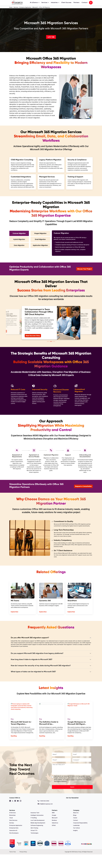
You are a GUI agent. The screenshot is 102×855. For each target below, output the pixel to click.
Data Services (13, 820)
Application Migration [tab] (40, 245)
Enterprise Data (13, 828)
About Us (75, 812)
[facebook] (15, 801)
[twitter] (12, 801)
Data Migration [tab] (19, 245)
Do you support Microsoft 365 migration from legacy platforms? (37, 653)
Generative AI (13, 830)
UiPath (54, 825)
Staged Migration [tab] (40, 233)
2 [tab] (51, 341)
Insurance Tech (35, 812)
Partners (76, 2)
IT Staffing (34, 817)
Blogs (74, 815)
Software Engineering (37, 825)
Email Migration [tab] (40, 239)
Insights (75, 830)
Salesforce (55, 823)
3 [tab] (54, 341)
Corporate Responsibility (80, 823)
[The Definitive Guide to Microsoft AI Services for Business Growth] (51, 710)
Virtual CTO (34, 830)
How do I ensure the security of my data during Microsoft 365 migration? (41, 666)
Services (44, 2)
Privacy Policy (23, 851)
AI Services (12, 812)
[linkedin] (10, 801)
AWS (53, 812)
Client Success (66, 2)
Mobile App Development (38, 823)
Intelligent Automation (37, 815)
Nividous (54, 820)
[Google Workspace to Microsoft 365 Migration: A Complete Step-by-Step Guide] (79, 710)
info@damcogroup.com (46, 804)
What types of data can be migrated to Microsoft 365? (33, 672)
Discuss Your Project (84, 269)
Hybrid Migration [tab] (19, 239)
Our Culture (76, 828)
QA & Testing (34, 828)
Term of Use (12, 851)
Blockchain (12, 815)
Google (54, 815)
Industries (54, 2)
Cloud (11, 817)
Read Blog (14, 736)
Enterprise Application (25, 7)
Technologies (34, 833)
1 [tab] (48, 341)
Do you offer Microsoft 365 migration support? (30, 638)
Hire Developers (14, 833)
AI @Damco (34, 2)
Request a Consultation (83, 486)
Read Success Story (33, 334)
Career (75, 817)
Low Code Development (38, 820)
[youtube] (18, 801)
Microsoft (35, 7)
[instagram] (20, 801)
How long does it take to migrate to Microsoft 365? (31, 659)
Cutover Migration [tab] (19, 233)
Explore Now (14, 612)
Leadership (76, 825)
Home (10, 7)
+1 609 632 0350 (44, 801)
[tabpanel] (51, 321)
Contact (84, 2)
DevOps (11, 823)
